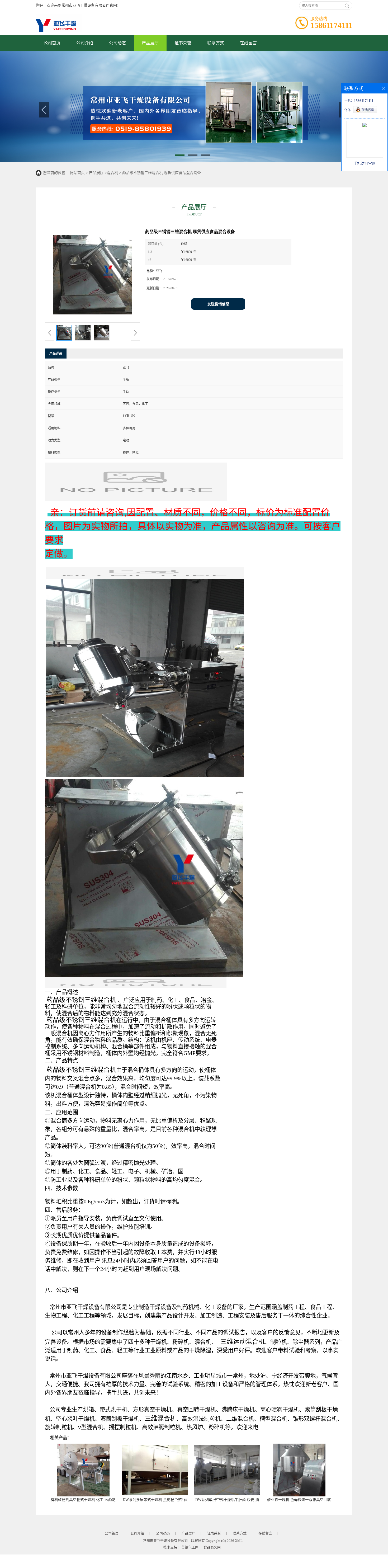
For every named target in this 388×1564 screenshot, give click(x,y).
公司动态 (117, 43)
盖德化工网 (189, 1547)
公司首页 (52, 43)
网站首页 (77, 173)
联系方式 (215, 43)
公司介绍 (84, 43)
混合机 (112, 173)
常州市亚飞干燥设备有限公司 (165, 1541)
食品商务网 (212, 1547)
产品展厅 (150, 43)
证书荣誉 (182, 43)
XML (239, 1541)
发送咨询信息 (218, 304)
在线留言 (248, 43)
